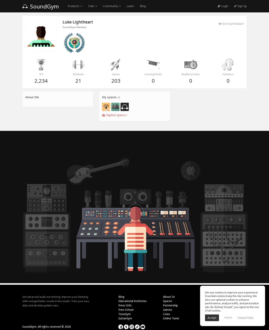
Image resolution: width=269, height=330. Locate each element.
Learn (130, 6)
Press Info (125, 305)
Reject (228, 317)
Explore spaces (116, 115)
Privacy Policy (246, 317)
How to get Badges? (232, 23)
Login (224, 6)
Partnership (170, 305)
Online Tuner (171, 318)
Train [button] (91, 6)
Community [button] (111, 6)
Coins (166, 314)
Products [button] (74, 6)
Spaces (167, 301)
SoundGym (44, 6)
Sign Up (242, 6)
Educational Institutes (132, 301)
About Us (169, 297)
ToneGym (124, 314)
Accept (212, 318)
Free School (126, 310)
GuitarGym (125, 318)
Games (167, 310)
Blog (143, 6)
